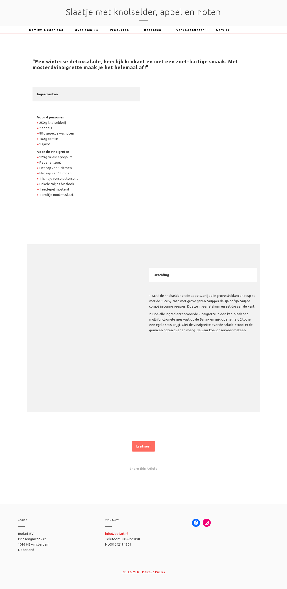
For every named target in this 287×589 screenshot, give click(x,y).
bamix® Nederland (46, 29)
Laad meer (143, 446)
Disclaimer (130, 571)
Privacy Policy (153, 571)
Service (223, 29)
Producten (119, 29)
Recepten (152, 29)
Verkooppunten (190, 29)
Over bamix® (87, 29)
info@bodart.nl (116, 533)
